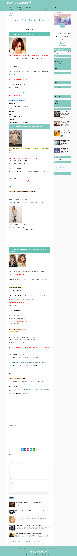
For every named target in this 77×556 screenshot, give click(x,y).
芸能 (55, 7)
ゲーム (65, 7)
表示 (31, 29)
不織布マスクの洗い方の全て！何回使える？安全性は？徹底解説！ (65, 142)
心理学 (29, 9)
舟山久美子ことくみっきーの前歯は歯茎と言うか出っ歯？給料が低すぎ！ (30, 517)
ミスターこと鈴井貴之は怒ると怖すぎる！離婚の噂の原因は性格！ (28, 533)
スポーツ (57, 80)
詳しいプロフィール (62, 45)
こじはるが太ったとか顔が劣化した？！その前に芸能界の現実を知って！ (30, 502)
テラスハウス (61, 164)
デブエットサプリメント (60, 98)
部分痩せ (57, 94)
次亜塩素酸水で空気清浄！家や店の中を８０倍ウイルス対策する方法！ (65, 150)
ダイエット (10, 9)
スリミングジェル (58, 89)
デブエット (19, 9)
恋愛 (37, 9)
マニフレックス (37, 7)
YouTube (57, 77)
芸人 (56, 75)
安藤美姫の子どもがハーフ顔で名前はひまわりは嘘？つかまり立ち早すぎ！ (26, 541)
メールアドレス (12, 483)
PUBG (57, 84)
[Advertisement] (29, 238)
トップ (10, 7)
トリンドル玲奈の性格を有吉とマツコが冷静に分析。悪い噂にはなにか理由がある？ (29, 362)
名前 (10, 478)
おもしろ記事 (28, 7)
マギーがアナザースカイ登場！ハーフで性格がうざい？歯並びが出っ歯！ (26, 540)
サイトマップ (46, 9)
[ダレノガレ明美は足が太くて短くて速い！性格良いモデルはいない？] (31, 449)
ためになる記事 (19, 7)
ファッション (58, 70)
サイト (10, 487)
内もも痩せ (57, 91)
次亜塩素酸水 (57, 169)
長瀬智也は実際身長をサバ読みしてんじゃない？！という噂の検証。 (29, 525)
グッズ (47, 7)
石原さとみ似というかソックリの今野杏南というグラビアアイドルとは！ (30, 510)
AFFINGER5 (48, 554)
